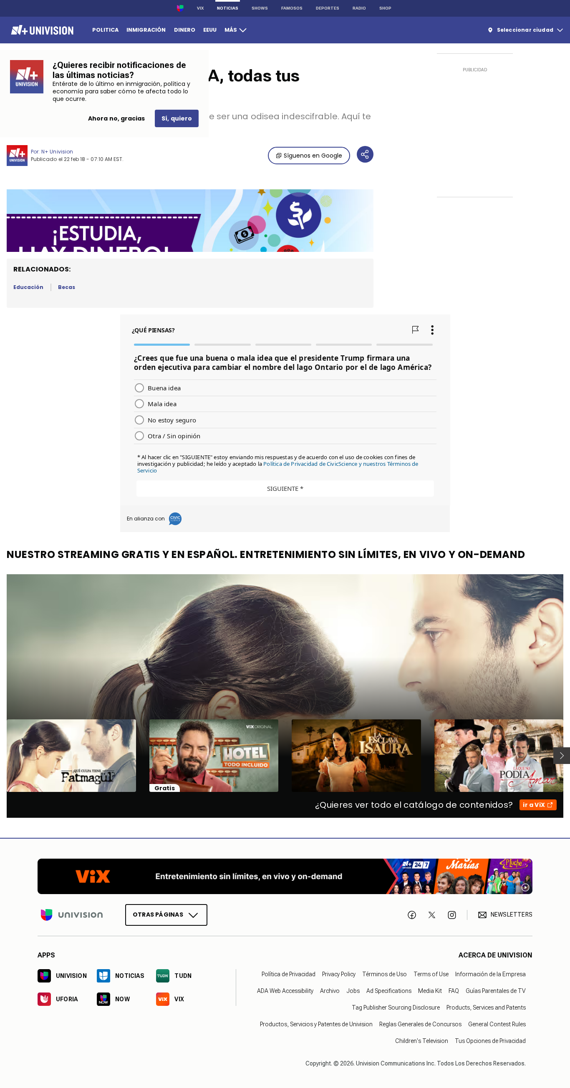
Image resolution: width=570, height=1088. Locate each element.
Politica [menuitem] (105, 29)
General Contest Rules (497, 1024)
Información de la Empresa (490, 974)
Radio (359, 8)
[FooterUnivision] (72, 915)
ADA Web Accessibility (285, 990)
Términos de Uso (384, 974)
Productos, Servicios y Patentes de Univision (316, 1024)
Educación (28, 287)
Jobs (353, 990)
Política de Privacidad (288, 974)
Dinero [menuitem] (184, 29)
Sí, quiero (176, 118)
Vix (200, 8)
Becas (66, 287)
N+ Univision (57, 151)
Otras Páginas (158, 914)
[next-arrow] (561, 755)
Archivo (330, 990)
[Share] (365, 154)
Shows (260, 8)
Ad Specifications (388, 990)
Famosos (292, 8)
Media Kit (430, 990)
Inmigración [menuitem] (146, 29)
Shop (385, 8)
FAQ (454, 990)
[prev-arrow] (1, 755)
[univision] (41, 30)
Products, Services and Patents (486, 1007)
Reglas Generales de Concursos (420, 1024)
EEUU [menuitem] (210, 29)
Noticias (227, 8)
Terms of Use (431, 974)
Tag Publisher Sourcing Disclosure (396, 1007)
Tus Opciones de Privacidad (490, 1041)
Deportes (327, 8)
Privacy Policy (339, 974)
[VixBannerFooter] (285, 876)
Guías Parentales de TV (496, 990)
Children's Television (421, 1041)
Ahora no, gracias (116, 118)
